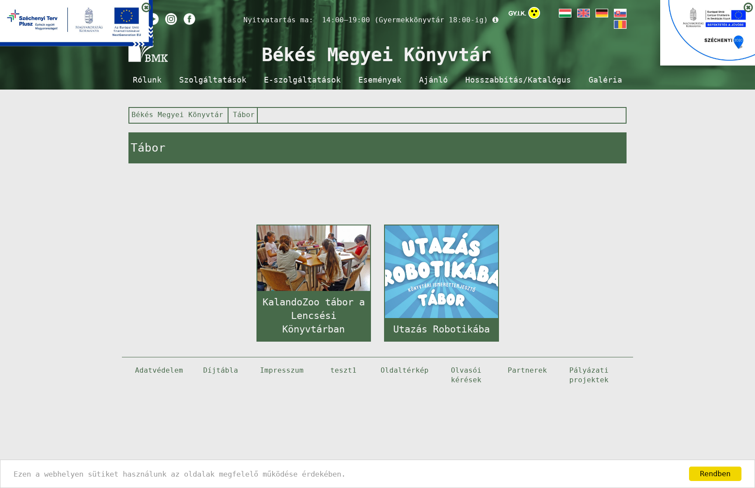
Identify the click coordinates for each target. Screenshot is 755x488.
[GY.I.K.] (517, 13)
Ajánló (433, 80)
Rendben (715, 473)
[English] (583, 13)
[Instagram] (171, 19)
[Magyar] (564, 13)
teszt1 (343, 370)
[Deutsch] (601, 13)
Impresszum (282, 370)
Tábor (244, 115)
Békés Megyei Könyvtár (177, 115)
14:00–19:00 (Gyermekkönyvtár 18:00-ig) (405, 20)
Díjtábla (220, 370)
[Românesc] (620, 24)
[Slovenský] (620, 13)
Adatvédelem (159, 370)
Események (380, 80)
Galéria (605, 80)
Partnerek (527, 370)
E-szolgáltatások (302, 80)
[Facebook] (189, 19)
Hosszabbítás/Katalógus (518, 80)
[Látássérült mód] (534, 15)
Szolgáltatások (212, 80)
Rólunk (147, 80)
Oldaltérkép (405, 370)
